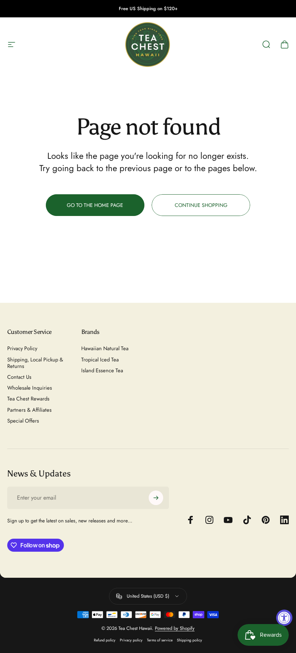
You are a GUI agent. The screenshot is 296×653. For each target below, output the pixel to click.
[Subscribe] (156, 498)
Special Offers (23, 420)
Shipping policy (189, 640)
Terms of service (160, 640)
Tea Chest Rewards (28, 398)
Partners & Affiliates (29, 410)
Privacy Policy (22, 348)
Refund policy (105, 640)
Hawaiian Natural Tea (105, 348)
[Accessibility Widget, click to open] (284, 618)
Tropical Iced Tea (100, 359)
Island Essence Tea (102, 370)
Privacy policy (131, 640)
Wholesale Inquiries (29, 388)
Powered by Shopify (175, 628)
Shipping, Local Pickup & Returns (35, 362)
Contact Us (19, 377)
